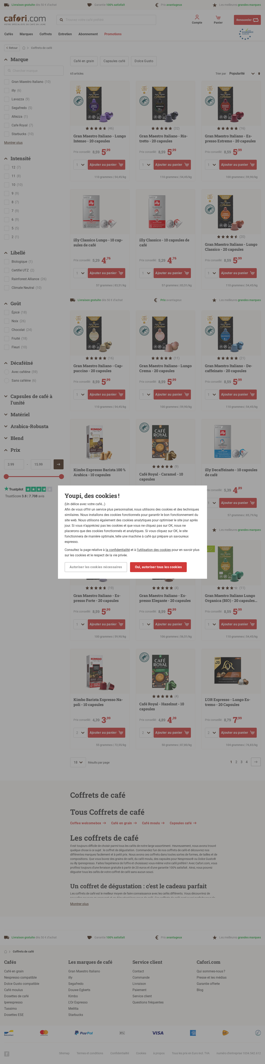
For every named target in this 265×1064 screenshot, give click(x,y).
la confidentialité (118, 550)
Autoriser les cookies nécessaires (96, 567)
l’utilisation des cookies (154, 550)
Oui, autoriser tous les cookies (158, 567)
